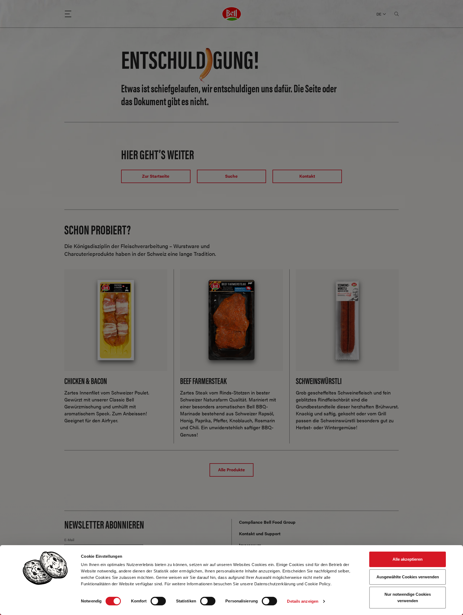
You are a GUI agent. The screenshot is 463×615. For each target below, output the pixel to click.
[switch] (158, 601)
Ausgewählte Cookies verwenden (407, 577)
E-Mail (69, 539)
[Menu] (68, 14)
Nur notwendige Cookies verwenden (407, 597)
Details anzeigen (302, 601)
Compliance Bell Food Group (267, 522)
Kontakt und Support (260, 533)
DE (378, 14)
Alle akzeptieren (408, 559)
